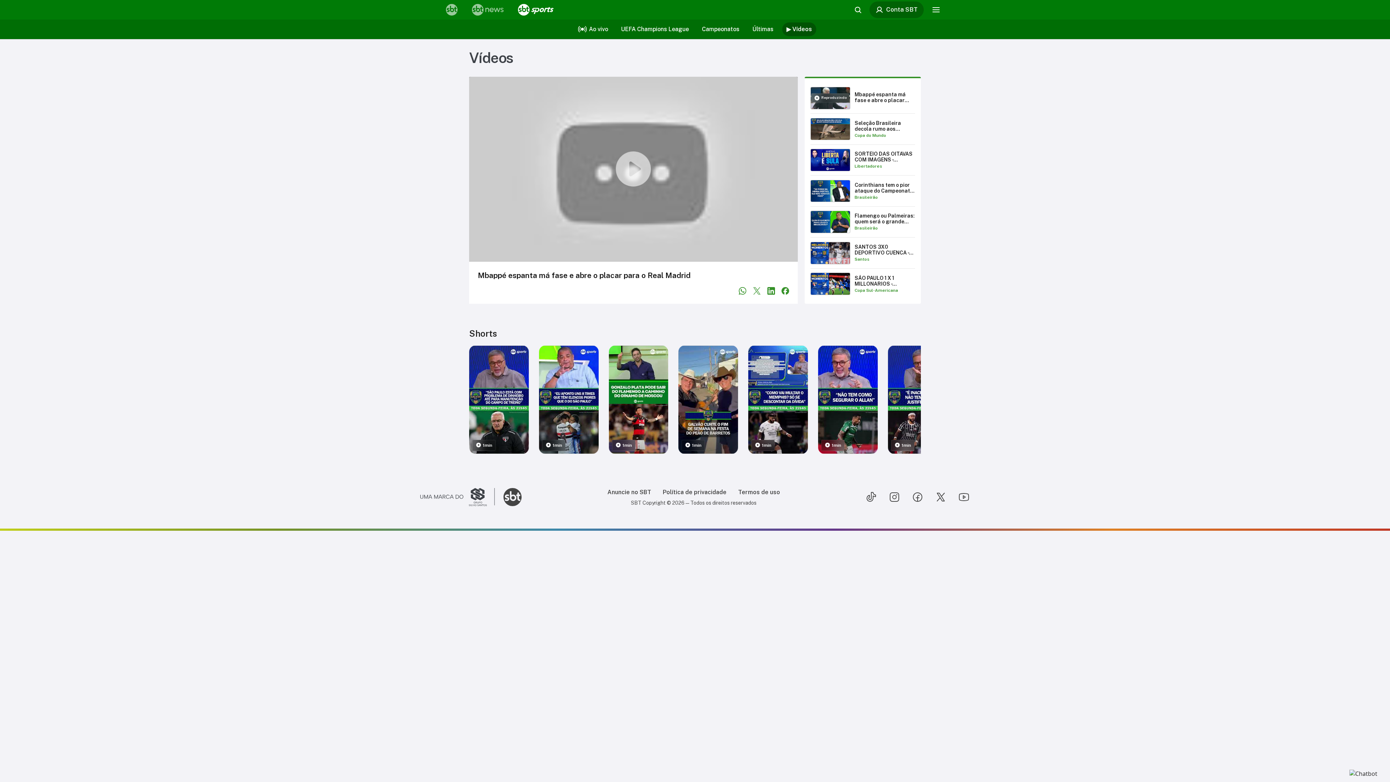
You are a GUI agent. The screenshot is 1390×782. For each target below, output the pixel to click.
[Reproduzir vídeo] (633, 169)
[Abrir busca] (858, 10)
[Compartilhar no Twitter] (757, 291)
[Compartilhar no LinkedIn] (771, 291)
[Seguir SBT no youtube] (964, 497)
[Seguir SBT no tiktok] (871, 497)
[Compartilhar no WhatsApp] (742, 291)
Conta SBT (902, 9)
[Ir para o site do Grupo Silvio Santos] (457, 497)
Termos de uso (759, 492)
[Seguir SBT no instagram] (894, 497)
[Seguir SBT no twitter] (941, 497)
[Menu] (936, 10)
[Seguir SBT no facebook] (917, 497)
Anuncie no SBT (629, 492)
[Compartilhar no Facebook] (785, 291)
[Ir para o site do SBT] (513, 497)
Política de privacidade (694, 492)
